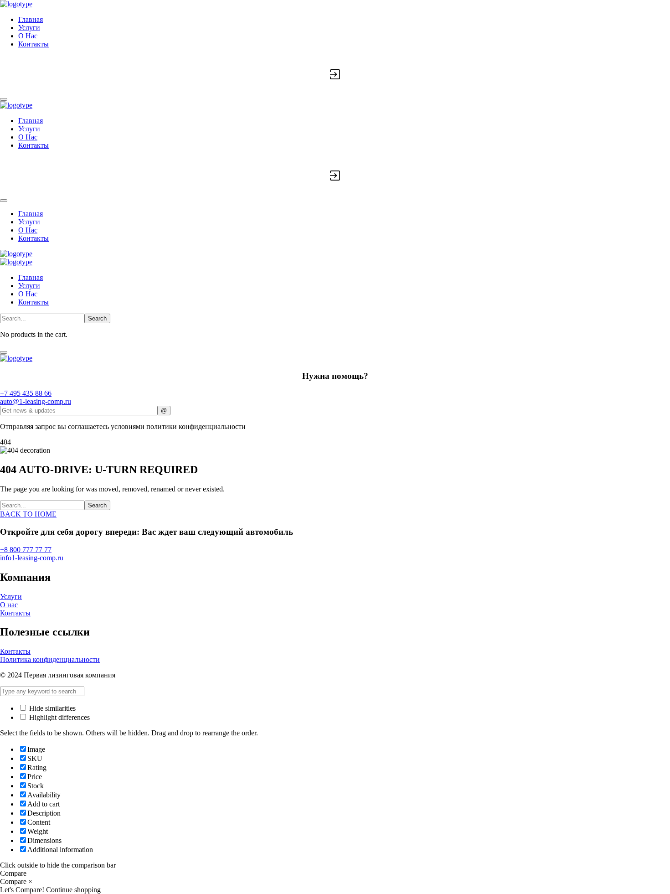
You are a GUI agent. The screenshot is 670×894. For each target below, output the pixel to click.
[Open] (3, 99)
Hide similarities (51, 708)
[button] (335, 393)
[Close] (3, 352)
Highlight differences (58, 717)
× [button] (30, 881)
